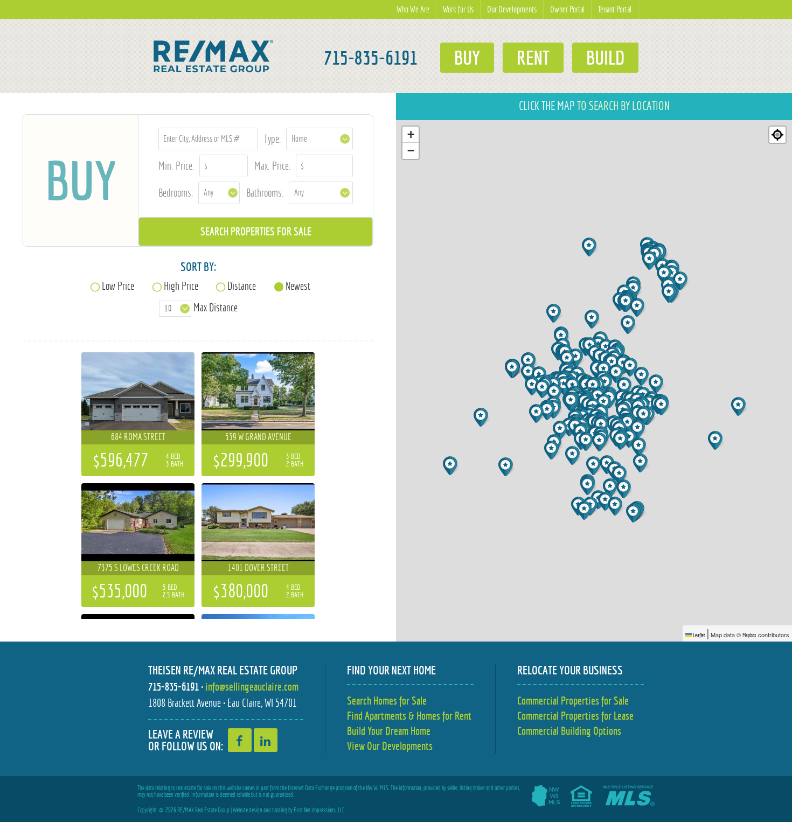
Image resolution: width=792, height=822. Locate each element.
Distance (241, 286)
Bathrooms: (265, 192)
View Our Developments (390, 746)
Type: (272, 139)
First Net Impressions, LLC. (320, 810)
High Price (181, 286)
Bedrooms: (175, 192)
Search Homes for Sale (387, 700)
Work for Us (458, 9)
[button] (611, 487)
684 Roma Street (138, 436)
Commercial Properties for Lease (575, 715)
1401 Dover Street (258, 567)
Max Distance (215, 307)
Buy (467, 57)
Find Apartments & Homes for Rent (409, 715)
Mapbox (749, 635)
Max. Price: (272, 165)
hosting (279, 810)
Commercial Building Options (569, 731)
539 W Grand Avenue (258, 436)
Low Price (118, 286)
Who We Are (413, 9)
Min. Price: (176, 165)
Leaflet (698, 635)
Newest (298, 286)
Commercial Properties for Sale (573, 700)
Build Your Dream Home (388, 731)
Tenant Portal (614, 9)
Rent (533, 57)
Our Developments (512, 9)
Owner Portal (567, 9)
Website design (247, 810)
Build (605, 57)
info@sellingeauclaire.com (251, 686)
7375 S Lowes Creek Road (138, 567)
